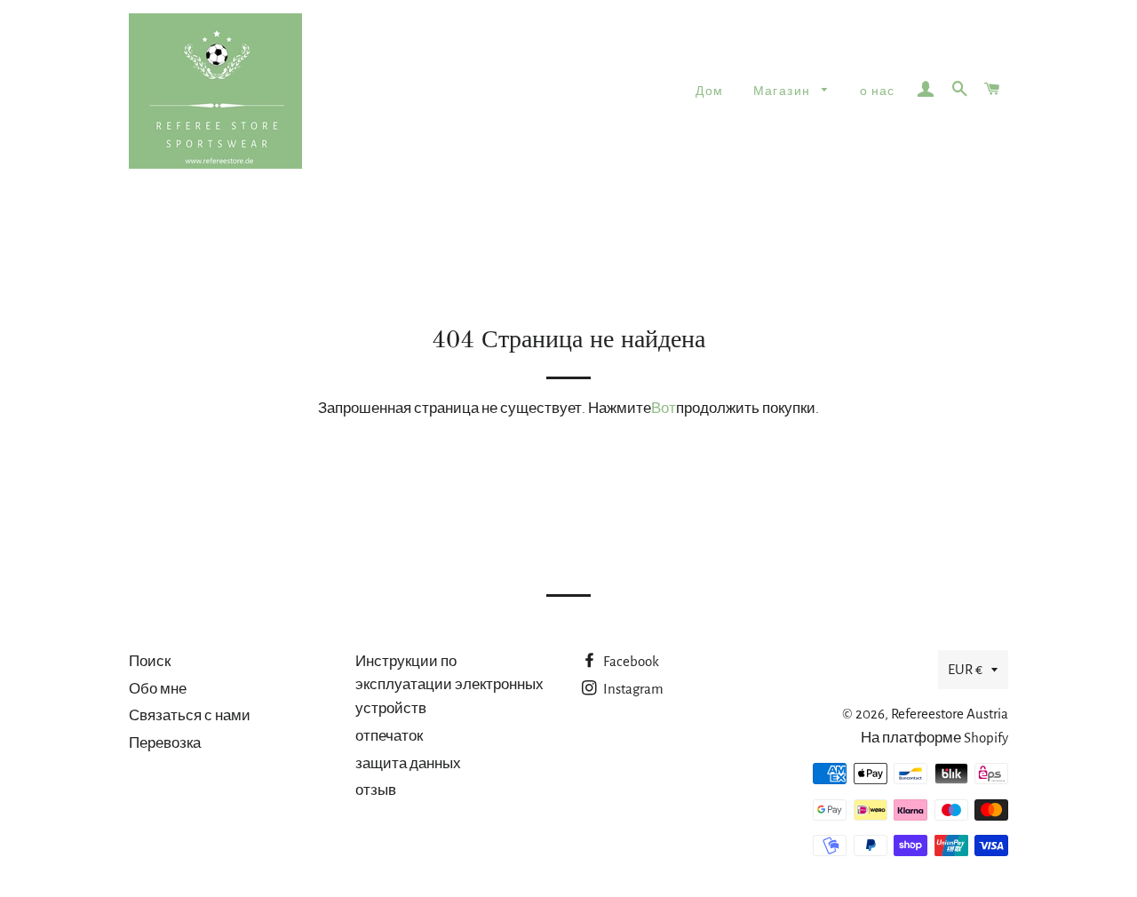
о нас (877, 91)
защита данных (408, 763)
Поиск (150, 661)
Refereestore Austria (949, 713)
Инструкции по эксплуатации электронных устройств (449, 685)
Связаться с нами (189, 715)
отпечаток (389, 735)
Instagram (632, 688)
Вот (663, 408)
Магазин (783, 91)
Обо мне (158, 688)
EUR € (965, 669)
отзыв (375, 790)
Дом (709, 91)
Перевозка (165, 742)
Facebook (629, 661)
